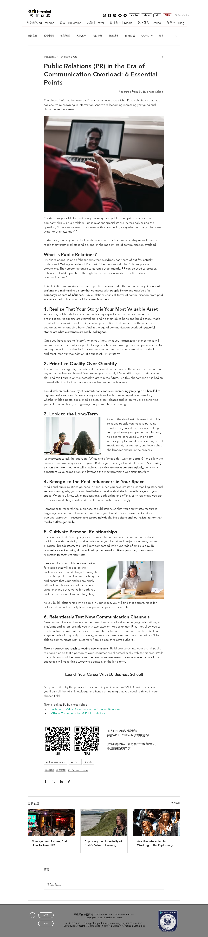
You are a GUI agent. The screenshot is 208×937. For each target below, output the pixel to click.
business (75, 761)
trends (88, 761)
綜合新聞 (49, 35)
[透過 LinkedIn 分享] (61, 781)
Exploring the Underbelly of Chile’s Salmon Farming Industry (103, 843)
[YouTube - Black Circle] (120, 15)
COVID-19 (147, 35)
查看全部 (175, 803)
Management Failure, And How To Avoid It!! (49, 843)
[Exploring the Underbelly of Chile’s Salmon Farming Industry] (104, 822)
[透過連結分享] (69, 781)
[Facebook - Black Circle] (109, 15)
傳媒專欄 (97, 35)
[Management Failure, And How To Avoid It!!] (51, 822)
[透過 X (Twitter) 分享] (53, 781)
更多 (161, 35)
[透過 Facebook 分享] (45, 781)
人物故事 (81, 35)
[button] (104, 15)
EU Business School (78, 770)
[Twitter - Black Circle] (125, 15)
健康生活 (130, 35)
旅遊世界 (114, 35)
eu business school (55, 761)
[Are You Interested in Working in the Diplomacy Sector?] (156, 822)
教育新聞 (65, 35)
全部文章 (32, 35)
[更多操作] (162, 57)
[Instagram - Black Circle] (114, 15)
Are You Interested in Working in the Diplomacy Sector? (155, 843)
